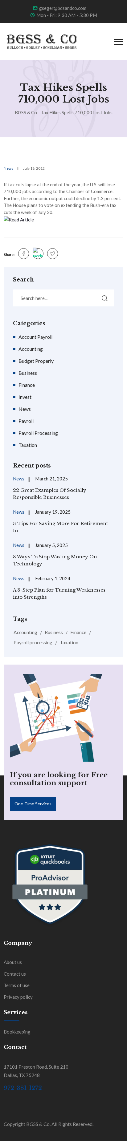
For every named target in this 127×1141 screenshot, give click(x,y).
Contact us (15, 974)
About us (13, 962)
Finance (26, 385)
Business (27, 373)
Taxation (27, 445)
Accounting (30, 349)
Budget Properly (36, 361)
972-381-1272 (23, 1088)
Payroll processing (33, 642)
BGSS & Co (26, 112)
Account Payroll (35, 337)
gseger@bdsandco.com (62, 8)
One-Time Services (32, 803)
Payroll (26, 421)
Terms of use (17, 985)
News (8, 168)
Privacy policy (18, 997)
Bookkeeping (17, 1031)
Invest (24, 397)
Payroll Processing (38, 433)
